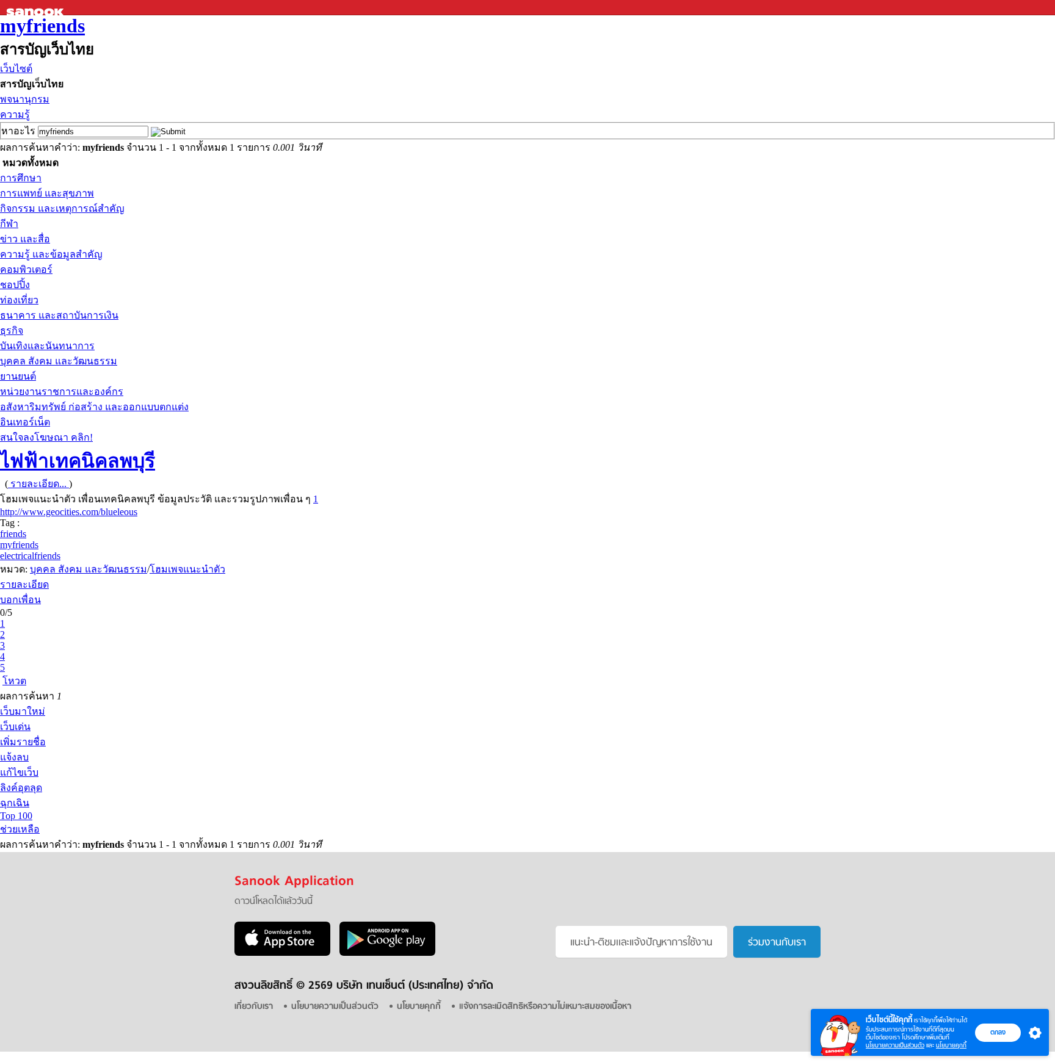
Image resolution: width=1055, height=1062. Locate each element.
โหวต (14, 681)
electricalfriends (30, 556)
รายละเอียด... (38, 484)
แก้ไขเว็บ (19, 772)
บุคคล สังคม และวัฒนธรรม (58, 361)
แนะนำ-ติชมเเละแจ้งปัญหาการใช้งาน (641, 943)
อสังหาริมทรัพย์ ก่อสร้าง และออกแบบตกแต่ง (94, 407)
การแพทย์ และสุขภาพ (47, 193)
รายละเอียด (24, 584)
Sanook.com (36, 7)
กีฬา (9, 224)
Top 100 (16, 816)
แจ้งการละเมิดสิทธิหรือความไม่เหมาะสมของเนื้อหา (545, 1007)
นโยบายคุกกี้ (951, 1045)
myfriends (42, 26)
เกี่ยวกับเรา (253, 1007)
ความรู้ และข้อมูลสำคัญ (51, 254)
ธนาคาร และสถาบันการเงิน (59, 315)
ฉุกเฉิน (14, 803)
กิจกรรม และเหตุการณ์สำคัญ (62, 208)
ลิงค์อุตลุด (21, 787)
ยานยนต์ (18, 376)
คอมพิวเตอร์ (26, 269)
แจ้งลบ (14, 757)
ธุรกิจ (11, 330)
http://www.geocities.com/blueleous (68, 512)
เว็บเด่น (15, 726)
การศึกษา (21, 178)
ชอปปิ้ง (15, 285)
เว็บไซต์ (16, 68)
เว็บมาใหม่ (22, 711)
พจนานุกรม (24, 99)
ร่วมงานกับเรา (777, 943)
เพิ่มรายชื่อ (23, 742)
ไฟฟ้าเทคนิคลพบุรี (77, 461)
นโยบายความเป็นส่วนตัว (895, 1045)
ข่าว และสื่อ (25, 239)
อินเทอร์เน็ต (25, 422)
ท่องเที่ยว (19, 300)
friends (13, 534)
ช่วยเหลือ (20, 829)
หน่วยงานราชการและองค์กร (61, 391)
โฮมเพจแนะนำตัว (187, 569)
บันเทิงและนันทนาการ (47, 346)
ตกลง (998, 1032)
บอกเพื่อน (20, 599)
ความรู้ (15, 114)
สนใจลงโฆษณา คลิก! (46, 437)
